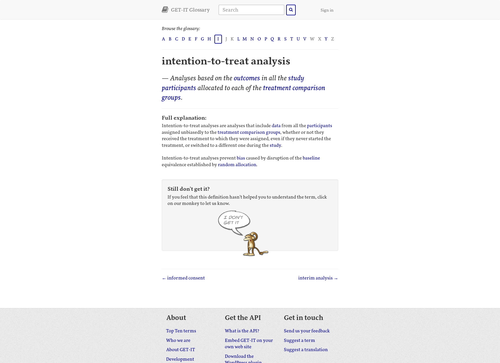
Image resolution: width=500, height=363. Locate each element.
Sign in (327, 10)
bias (241, 158)
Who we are (178, 340)
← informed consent (183, 278)
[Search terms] (291, 10)
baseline (311, 158)
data (276, 125)
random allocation (237, 164)
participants (179, 88)
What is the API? (242, 331)
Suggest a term (299, 340)
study (296, 78)
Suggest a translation (306, 349)
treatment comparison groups (249, 132)
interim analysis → (318, 278)
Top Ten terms (181, 331)
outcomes (247, 78)
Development (180, 359)
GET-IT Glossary (190, 10)
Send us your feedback (307, 331)
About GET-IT (180, 349)
